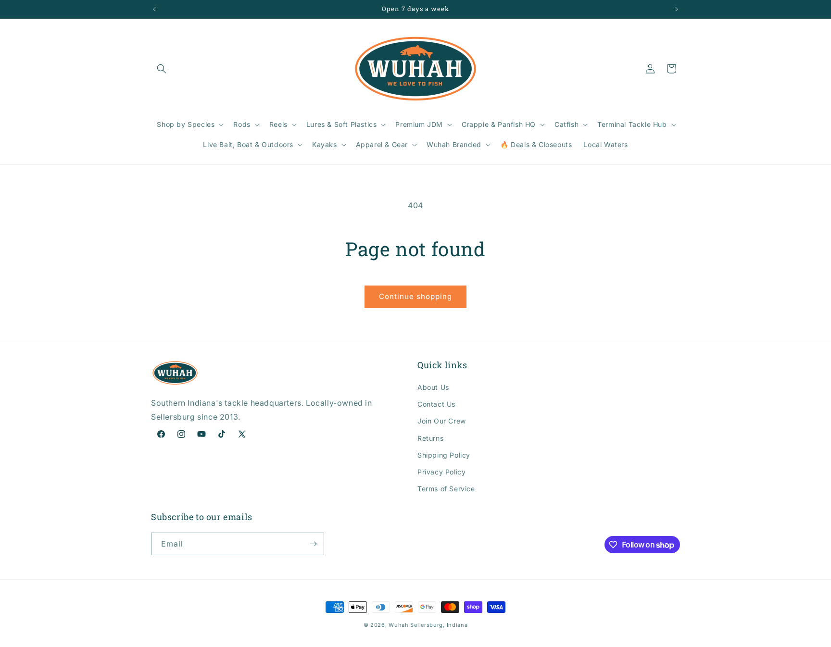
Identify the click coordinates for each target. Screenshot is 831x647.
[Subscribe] (313, 544)
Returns (430, 438)
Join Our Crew (441, 421)
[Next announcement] (676, 9)
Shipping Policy (443, 455)
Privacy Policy (441, 472)
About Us (433, 387)
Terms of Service (446, 489)
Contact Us (436, 404)
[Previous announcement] (154, 9)
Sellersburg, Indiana (438, 625)
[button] (161, 68)
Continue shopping (415, 296)
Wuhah (399, 625)
